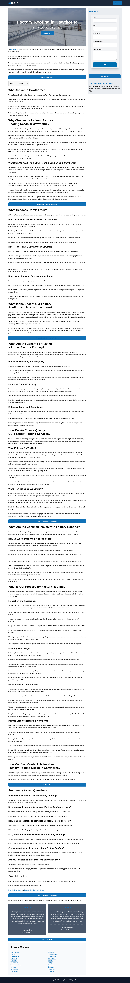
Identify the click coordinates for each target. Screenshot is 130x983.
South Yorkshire (53, 954)
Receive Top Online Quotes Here (47, 521)
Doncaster (51, 965)
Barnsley (20, 890)
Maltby (50, 963)
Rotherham (14, 971)
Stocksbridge (28, 890)
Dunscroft (51, 971)
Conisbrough (52, 956)
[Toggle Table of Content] (26, 83)
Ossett (42, 890)
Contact (117, 3)
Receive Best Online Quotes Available (47, 338)
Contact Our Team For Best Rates (47, 204)
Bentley (50, 960)
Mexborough (14, 969)
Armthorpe (51, 969)
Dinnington (51, 967)
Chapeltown (14, 963)
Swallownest (52, 958)
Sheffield (51, 952)
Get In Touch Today (47, 77)
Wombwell (14, 960)
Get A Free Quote (47, 939)
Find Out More (47, 784)
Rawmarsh (14, 967)
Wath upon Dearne (16, 965)
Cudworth (36, 890)
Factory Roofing (15, 49)
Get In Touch (105, 76)
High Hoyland (12, 890)
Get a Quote (46, 33)
